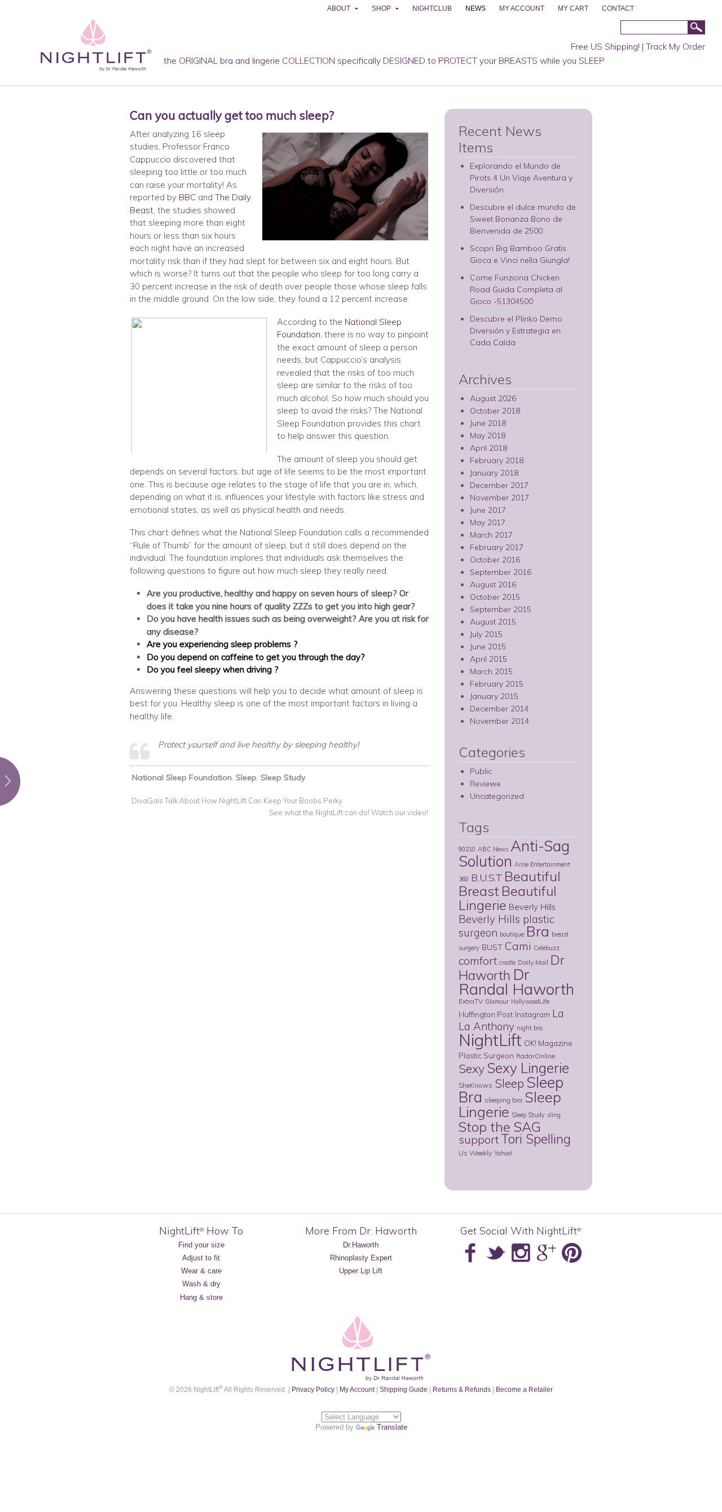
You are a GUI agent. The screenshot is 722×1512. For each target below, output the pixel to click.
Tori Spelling (536, 1139)
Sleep (246, 777)
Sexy (472, 1068)
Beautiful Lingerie (507, 897)
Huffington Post (486, 1014)
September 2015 (500, 609)
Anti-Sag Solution (514, 854)
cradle (507, 962)
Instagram (532, 1014)
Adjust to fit (201, 1258)
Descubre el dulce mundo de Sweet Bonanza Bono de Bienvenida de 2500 (523, 219)
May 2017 (487, 522)
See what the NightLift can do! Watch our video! (349, 812)
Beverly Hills (532, 907)
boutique (512, 934)
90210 (467, 849)
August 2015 (493, 622)
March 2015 (491, 671)
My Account (357, 1389)
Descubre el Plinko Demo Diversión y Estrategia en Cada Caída (516, 331)
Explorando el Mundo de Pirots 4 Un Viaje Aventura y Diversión (521, 178)
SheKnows (475, 1085)
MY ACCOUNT (521, 8)
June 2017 (488, 510)
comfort (478, 960)
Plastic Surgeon (486, 1055)
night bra (530, 1028)
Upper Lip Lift (360, 1271)
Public (481, 771)
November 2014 (499, 721)
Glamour (497, 1001)
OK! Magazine (548, 1043)
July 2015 (486, 634)
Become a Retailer (524, 1389)
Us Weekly (475, 1153)
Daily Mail (533, 962)
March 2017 (491, 535)
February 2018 (496, 460)
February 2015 (496, 684)
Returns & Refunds (462, 1389)
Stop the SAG (500, 1126)
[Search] (696, 28)
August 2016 (493, 584)
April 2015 (488, 659)
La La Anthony (511, 1019)
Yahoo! (503, 1153)
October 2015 (495, 597)
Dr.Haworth (360, 1245)
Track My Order (675, 46)
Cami (518, 946)
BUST (492, 947)
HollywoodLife (530, 1001)
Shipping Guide (404, 1389)
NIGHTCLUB (432, 8)
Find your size (201, 1245)
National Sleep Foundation (182, 777)
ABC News (493, 849)
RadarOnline (535, 1056)
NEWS (475, 8)
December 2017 (499, 485)
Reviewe (485, 784)
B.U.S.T (486, 877)
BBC (187, 197)
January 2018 (494, 473)
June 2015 (488, 646)
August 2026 (493, 398)
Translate (392, 1427)
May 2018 (487, 435)
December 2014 (499, 709)
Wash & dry (201, 1284)
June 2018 (488, 423)
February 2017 (496, 547)
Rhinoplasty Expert (361, 1258)
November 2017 (499, 498)
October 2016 (495, 560)
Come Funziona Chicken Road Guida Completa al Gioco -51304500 (516, 289)
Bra (537, 931)
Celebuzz (547, 948)
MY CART (573, 8)
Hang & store (201, 1297)
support (479, 1139)
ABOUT (338, 8)
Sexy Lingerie (528, 1067)
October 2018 (495, 411)
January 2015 (494, 696)
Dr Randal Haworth (516, 982)
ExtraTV (471, 1001)
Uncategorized (497, 796)
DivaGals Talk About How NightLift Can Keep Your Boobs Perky (236, 800)
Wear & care (201, 1271)
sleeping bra (503, 1100)
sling (554, 1115)
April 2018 (488, 448)
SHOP (381, 8)
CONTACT (618, 8)
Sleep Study (283, 777)
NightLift (490, 1040)
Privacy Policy (313, 1389)
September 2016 (500, 572)
